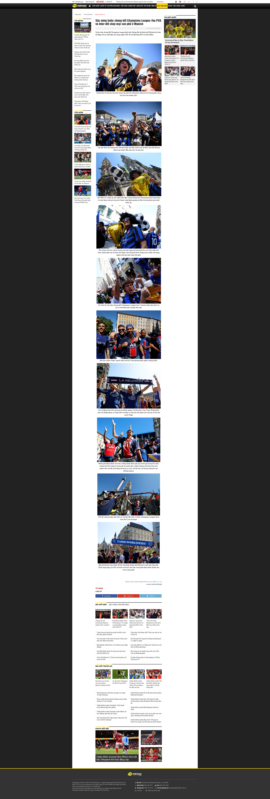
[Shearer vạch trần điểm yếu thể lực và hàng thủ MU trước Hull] (137, 614)
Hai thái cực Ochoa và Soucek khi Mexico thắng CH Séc (103, 683)
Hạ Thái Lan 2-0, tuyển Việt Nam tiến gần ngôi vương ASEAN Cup (82, 200)
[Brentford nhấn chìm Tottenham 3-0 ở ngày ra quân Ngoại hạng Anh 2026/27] (120, 614)
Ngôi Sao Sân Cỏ (100, 14)
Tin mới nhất (170, 17)
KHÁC (183, 6)
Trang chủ (78, 14)
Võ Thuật (147, 6)
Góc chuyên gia (77, 2)
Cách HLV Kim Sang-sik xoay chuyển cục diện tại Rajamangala (82, 129)
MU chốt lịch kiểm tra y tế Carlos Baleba (82, 70)
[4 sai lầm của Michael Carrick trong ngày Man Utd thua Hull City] (82, 138)
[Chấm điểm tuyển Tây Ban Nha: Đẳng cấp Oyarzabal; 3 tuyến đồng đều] (154, 674)
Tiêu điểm (78, 112)
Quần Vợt (132, 6)
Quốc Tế (103, 6)
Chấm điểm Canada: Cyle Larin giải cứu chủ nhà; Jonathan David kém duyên (146, 715)
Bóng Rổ (139, 6)
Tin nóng (78, 21)
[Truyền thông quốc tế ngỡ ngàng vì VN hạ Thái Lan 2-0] (82, 27)
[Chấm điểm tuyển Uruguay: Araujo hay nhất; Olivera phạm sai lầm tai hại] (137, 674)
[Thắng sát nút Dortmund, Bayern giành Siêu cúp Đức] (103, 614)
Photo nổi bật (102, 728)
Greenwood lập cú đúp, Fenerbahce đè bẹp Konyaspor (146, 2)
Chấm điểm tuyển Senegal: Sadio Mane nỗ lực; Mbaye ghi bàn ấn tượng (111, 713)
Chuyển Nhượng (113, 6)
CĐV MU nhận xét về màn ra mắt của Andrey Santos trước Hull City (82, 45)
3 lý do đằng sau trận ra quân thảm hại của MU (82, 165)
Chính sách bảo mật (154, 790)
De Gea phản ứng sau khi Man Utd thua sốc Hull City (81, 63)
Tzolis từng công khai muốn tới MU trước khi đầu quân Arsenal (111, 633)
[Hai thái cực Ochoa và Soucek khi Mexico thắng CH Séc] (103, 674)
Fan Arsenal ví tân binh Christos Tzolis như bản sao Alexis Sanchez (112, 640)
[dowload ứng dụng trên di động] (180, 2)
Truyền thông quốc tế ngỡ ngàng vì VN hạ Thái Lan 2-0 (145, 658)
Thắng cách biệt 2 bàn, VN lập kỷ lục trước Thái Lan (82, 54)
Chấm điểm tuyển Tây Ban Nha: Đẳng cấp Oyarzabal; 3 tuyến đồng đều (154, 684)
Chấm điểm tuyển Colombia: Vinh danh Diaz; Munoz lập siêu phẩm (110, 706)
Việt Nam (124, 6)
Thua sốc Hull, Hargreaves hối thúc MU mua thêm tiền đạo (153, 624)
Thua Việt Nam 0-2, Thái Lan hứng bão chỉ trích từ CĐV (111, 658)
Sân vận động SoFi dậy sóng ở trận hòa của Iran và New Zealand (112, 719)
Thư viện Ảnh (162, 6)
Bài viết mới (101, 604)
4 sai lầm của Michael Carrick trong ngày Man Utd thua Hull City (82, 148)
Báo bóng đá (90, 2)
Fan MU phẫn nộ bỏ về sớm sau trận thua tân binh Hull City (111, 652)
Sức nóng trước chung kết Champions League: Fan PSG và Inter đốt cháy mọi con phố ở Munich (128, 22)
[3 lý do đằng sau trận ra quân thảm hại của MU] (82, 157)
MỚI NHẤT (96, 6)
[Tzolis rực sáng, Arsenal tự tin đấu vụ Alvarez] (82, 174)
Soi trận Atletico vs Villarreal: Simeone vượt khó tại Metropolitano (146, 646)
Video (170, 6)
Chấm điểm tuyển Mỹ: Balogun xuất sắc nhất (144, 708)
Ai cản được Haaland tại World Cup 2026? (119, 682)
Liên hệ (139, 790)
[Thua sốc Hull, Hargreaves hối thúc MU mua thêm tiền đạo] (154, 614)
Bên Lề (153, 6)
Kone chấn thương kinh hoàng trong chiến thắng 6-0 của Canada (112, 700)
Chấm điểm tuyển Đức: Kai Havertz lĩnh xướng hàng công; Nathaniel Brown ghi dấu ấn (146, 701)
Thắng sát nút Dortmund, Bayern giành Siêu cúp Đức (102, 623)
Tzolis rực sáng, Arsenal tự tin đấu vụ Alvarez (82, 182)
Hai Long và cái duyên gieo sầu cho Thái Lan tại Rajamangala (145, 652)
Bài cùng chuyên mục (119, 604)
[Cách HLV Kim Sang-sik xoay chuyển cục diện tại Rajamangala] (82, 119)
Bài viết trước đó (103, 666)
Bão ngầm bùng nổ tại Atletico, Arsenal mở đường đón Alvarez (82, 78)
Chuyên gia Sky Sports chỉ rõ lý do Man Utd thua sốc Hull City (82, 95)
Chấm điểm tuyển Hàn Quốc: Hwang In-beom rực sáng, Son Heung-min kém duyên (146, 721)
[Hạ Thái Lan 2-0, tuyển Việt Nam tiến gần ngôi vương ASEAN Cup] (82, 190)
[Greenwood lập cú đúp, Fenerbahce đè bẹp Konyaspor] (180, 28)
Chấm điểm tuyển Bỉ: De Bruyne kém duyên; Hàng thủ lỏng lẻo (146, 694)
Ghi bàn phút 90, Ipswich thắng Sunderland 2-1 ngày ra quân (146, 640)
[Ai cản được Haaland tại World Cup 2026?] (120, 674)
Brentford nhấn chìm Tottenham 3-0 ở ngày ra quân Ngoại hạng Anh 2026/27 (120, 624)
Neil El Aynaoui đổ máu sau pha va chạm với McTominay (111, 694)
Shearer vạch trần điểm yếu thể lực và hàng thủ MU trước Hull (136, 624)
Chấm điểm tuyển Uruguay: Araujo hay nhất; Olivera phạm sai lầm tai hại (136, 684)
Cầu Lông (176, 6)
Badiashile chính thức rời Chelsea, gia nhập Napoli (112, 646)
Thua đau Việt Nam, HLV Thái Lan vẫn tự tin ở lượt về (146, 633)
